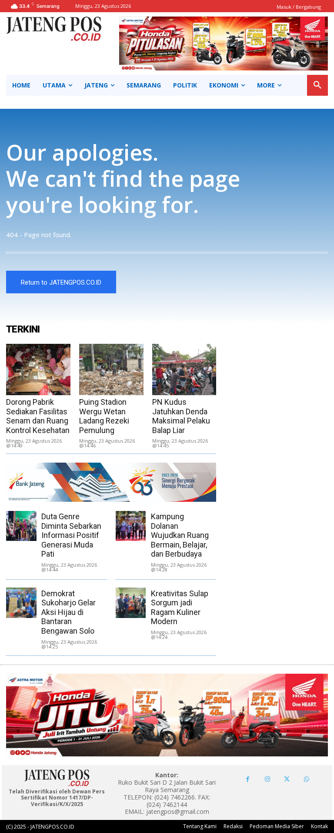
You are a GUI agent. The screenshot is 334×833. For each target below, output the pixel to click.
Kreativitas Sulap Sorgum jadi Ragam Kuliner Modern (179, 607)
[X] (286, 779)
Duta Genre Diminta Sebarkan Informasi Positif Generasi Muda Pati (71, 535)
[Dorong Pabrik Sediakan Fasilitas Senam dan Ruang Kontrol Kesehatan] (38, 369)
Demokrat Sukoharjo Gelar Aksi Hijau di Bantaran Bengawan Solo (68, 612)
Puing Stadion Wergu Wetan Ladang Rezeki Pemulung (104, 416)
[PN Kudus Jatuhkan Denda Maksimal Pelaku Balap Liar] (184, 369)
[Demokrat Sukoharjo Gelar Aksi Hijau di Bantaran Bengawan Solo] (21, 603)
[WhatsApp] (306, 779)
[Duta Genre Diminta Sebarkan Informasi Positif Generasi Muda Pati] (21, 526)
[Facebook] (247, 779)
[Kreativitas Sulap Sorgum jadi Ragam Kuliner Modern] (131, 603)
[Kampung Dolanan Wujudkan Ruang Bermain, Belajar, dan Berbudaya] (131, 526)
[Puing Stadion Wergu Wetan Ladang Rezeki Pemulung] (111, 369)
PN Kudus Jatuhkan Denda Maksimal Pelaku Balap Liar (181, 416)
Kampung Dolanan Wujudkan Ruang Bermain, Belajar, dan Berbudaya (180, 535)
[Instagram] (267, 779)
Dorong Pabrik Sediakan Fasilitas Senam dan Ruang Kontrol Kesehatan (38, 416)
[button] (317, 85)
